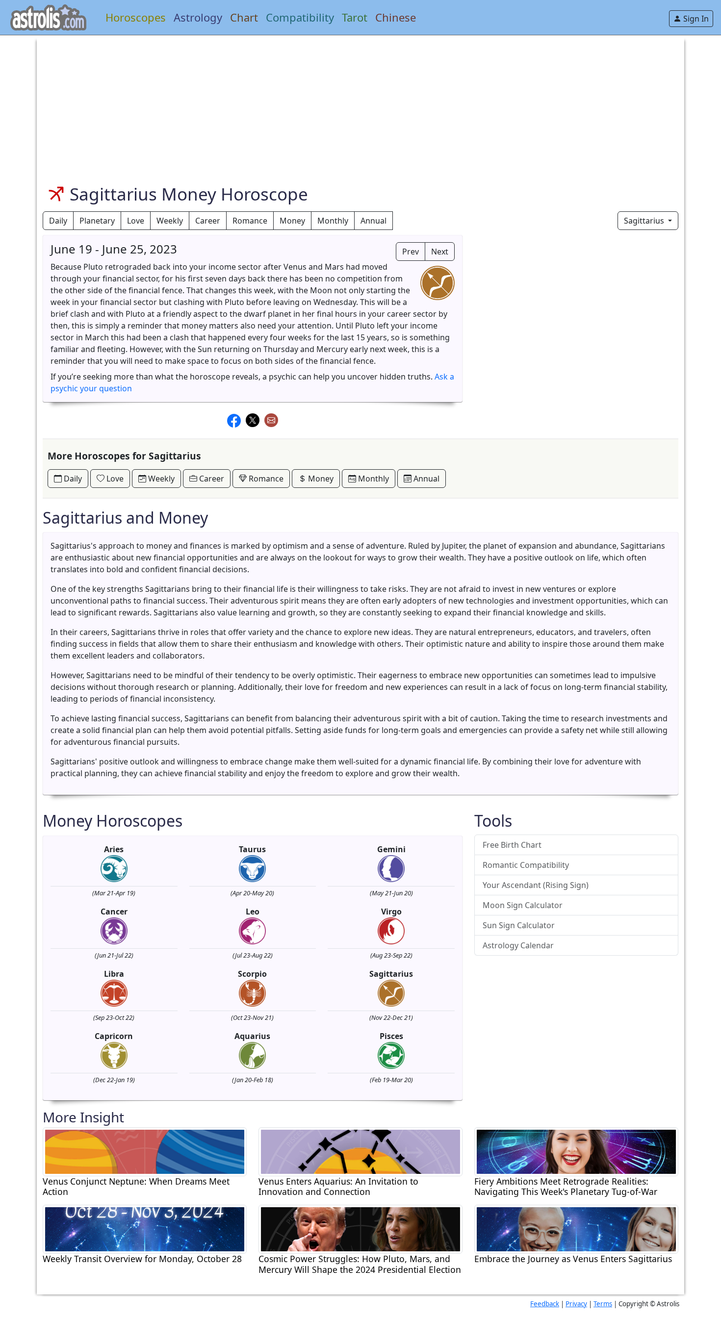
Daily (58, 220)
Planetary (97, 220)
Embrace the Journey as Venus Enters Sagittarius (573, 1259)
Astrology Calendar (518, 945)
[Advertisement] (337, 104)
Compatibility (300, 17)
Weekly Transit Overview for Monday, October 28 (142, 1259)
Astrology (198, 17)
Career (207, 220)
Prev (410, 251)
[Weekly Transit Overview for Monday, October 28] (145, 1228)
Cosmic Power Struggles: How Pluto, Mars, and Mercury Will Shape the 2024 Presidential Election (359, 1264)
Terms (602, 1303)
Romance (249, 220)
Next (439, 251)
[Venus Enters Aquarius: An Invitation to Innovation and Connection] (360, 1150)
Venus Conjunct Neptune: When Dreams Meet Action (136, 1186)
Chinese (395, 17)
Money (292, 220)
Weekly (169, 220)
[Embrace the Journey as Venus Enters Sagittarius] (576, 1228)
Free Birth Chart (512, 844)
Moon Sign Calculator (523, 905)
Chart (244, 17)
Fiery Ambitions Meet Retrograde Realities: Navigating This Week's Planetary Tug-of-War (565, 1186)
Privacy (576, 1303)
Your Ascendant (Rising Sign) (536, 885)
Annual (373, 220)
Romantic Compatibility (526, 865)
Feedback (544, 1303)
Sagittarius (645, 220)
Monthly (332, 220)
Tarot (354, 17)
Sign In (695, 18)
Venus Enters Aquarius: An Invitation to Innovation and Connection (338, 1186)
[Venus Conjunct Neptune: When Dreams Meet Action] (145, 1150)
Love (135, 220)
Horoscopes (135, 17)
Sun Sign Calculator (519, 925)
